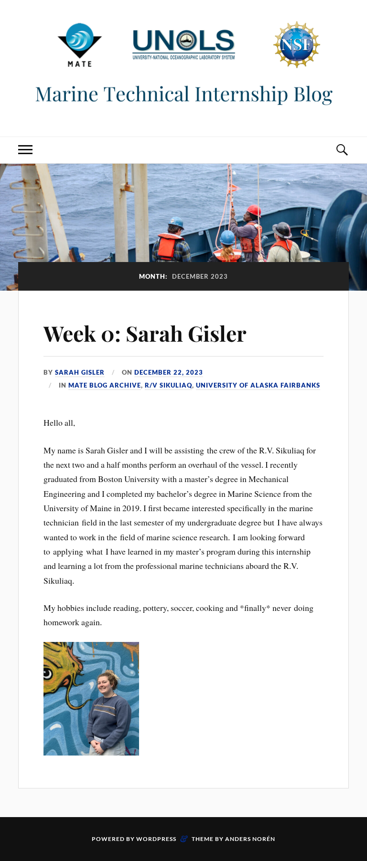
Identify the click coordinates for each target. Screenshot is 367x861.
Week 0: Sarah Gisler (145, 333)
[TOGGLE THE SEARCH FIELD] (342, 150)
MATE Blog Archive (104, 385)
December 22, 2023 (168, 372)
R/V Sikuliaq (168, 385)
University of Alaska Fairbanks (258, 385)
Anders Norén (250, 838)
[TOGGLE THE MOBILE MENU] (25, 150)
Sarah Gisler (80, 372)
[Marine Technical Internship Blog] (183, 67)
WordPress (156, 838)
